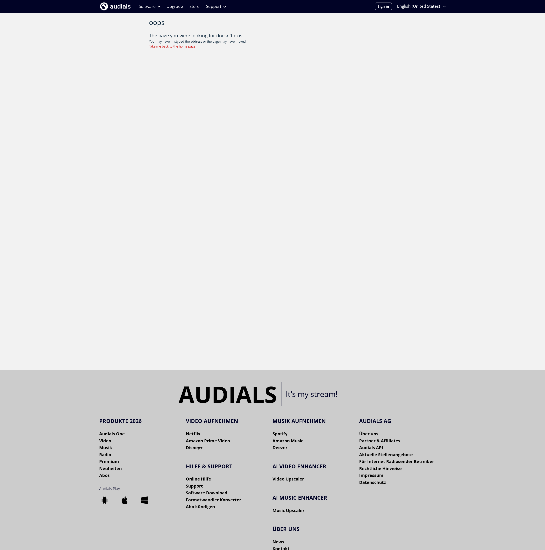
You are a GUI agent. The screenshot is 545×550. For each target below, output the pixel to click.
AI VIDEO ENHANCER (299, 466)
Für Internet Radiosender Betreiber (396, 461)
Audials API (371, 447)
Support (213, 6)
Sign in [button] (383, 6)
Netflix (193, 434)
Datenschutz (372, 482)
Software (147, 6)
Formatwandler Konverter (213, 500)
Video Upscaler (288, 479)
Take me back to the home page (172, 46)
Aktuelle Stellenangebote (386, 454)
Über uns (368, 434)
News (278, 542)
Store (194, 6)
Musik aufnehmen (299, 420)
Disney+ (194, 447)
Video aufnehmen (212, 420)
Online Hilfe (198, 479)
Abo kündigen (200, 506)
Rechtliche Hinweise (380, 468)
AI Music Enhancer (299, 497)
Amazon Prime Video (208, 441)
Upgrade (174, 6)
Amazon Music (287, 441)
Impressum (371, 475)
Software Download (206, 493)
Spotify (279, 434)
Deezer (279, 447)
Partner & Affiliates (379, 441)
